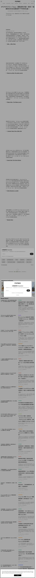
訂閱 (28, 290)
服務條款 (19, 292)
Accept (18, 575)
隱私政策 (22, 292)
